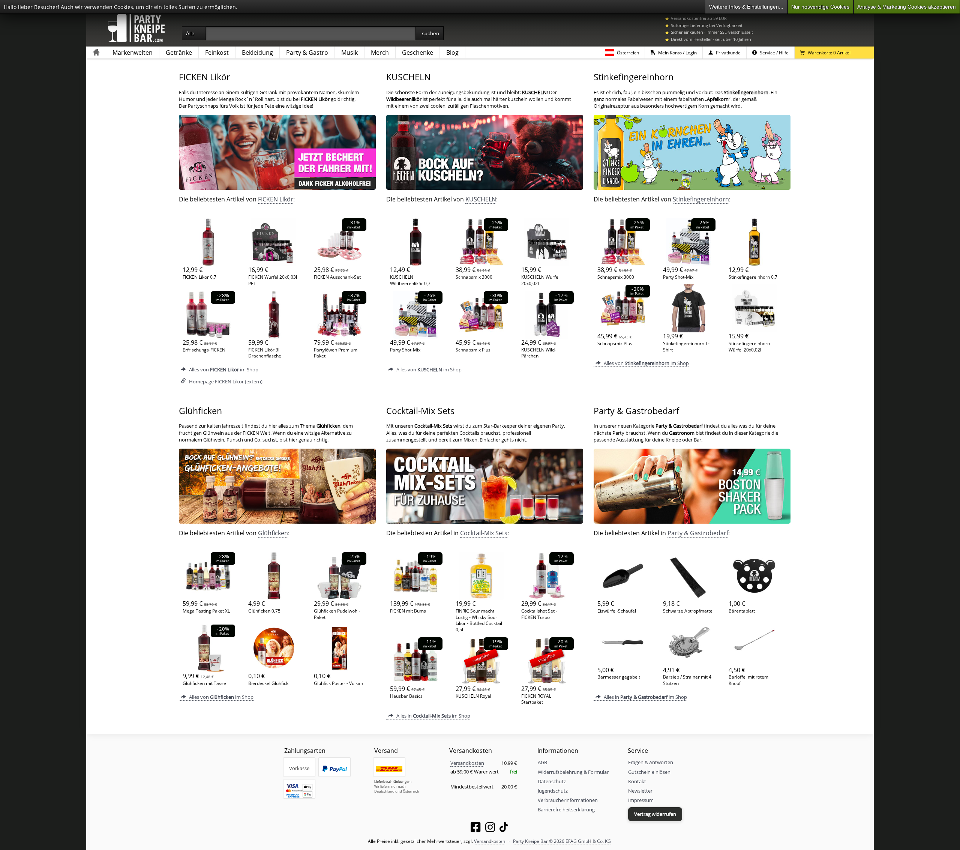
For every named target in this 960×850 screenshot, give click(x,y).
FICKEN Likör (275, 199)
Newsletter (640, 790)
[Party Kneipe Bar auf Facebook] (475, 828)
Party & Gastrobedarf (698, 533)
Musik (349, 52)
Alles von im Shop (223, 369)
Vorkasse (299, 768)
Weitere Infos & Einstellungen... (746, 7)
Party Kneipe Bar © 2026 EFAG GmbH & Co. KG (562, 841)
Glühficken (273, 533)
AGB (542, 762)
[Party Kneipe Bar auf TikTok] (504, 828)
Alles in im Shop (432, 715)
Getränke (179, 52)
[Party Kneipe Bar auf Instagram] (490, 828)
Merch (380, 52)
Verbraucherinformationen (568, 800)
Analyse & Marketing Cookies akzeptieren (906, 7)
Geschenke (417, 52)
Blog (452, 52)
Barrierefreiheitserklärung (566, 809)
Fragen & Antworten (650, 762)
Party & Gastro (307, 52)
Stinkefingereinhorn (701, 199)
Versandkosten (467, 763)
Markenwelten (132, 52)
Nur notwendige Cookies (820, 7)
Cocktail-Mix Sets (483, 533)
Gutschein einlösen (649, 772)
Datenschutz (552, 781)
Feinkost (217, 52)
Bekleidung (257, 52)
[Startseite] (96, 53)
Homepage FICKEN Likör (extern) (225, 381)
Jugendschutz (553, 790)
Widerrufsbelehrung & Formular (573, 772)
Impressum (641, 800)
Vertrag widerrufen (655, 814)
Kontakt (637, 781)
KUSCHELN (480, 199)
